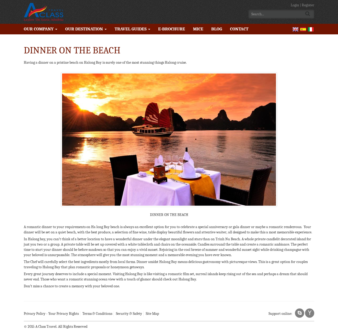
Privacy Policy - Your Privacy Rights (51, 313)
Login (295, 5)
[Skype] (300, 313)
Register (308, 5)
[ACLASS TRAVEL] (43, 11)
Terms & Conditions (97, 313)
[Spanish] (303, 29)
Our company (39, 28)
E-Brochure (171, 28)
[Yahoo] (310, 313)
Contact (239, 28)
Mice (198, 28)
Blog (216, 28)
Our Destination (84, 28)
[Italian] (311, 29)
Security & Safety (129, 313)
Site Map (152, 313)
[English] (295, 29)
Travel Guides (131, 28)
